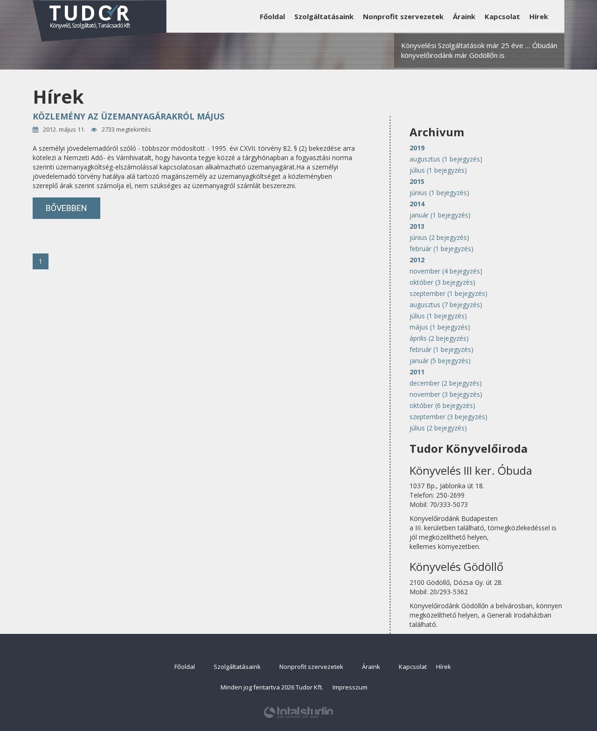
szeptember (448, 293)
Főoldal (272, 16)
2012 (417, 259)
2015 (417, 181)
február (441, 248)
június (439, 192)
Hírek (538, 16)
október (442, 282)
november (446, 271)
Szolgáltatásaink (324, 16)
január (440, 215)
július (438, 170)
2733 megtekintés (126, 129)
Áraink (464, 16)
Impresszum (350, 687)
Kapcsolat (502, 16)
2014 (417, 203)
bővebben (66, 208)
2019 (417, 147)
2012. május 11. (64, 129)
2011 (417, 371)
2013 (417, 226)
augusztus (446, 159)
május (440, 327)
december (446, 383)
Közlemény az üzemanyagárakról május (128, 116)
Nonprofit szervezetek (403, 16)
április (439, 338)
